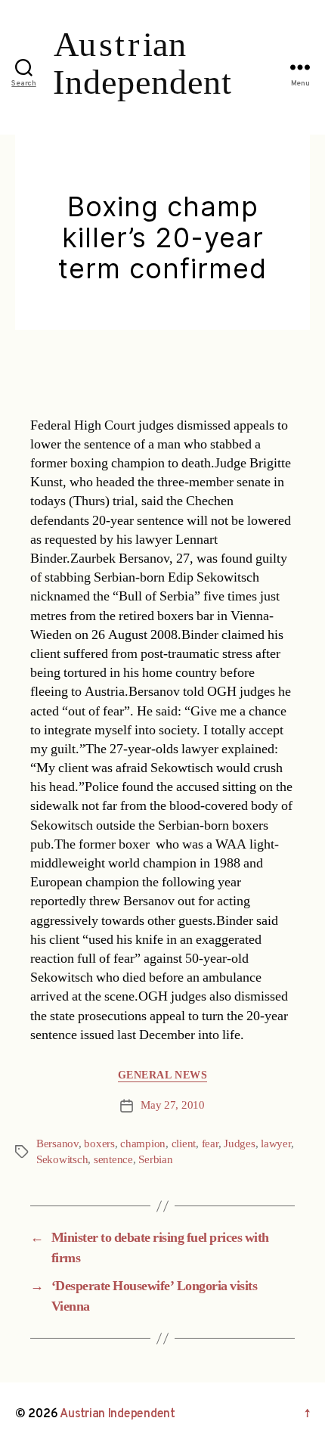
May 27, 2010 (173, 1105)
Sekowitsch (62, 1160)
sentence (113, 1160)
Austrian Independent (117, 1414)
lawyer (275, 1144)
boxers (99, 1144)
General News (162, 1075)
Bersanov (57, 1144)
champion (143, 1144)
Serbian (155, 1160)
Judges (239, 1144)
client (184, 1144)
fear (210, 1144)
